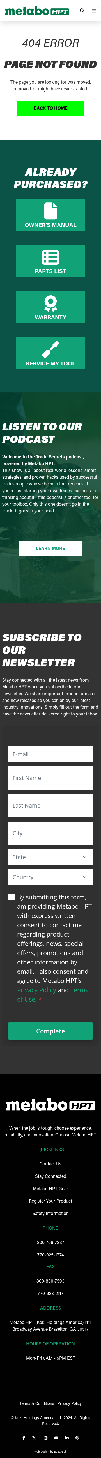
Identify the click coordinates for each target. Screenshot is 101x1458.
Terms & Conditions (37, 1403)
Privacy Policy (36, 990)
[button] (84, 857)
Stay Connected (50, 1176)
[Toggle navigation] (94, 10)
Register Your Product (50, 1201)
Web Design (41, 1451)
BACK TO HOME (51, 108)
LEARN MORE (50, 548)
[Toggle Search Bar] (82, 10)
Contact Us (50, 1164)
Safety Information (50, 1213)
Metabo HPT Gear (50, 1188)
